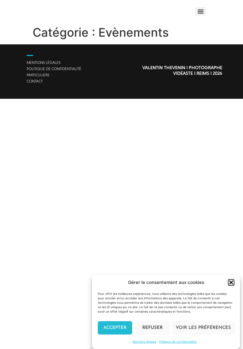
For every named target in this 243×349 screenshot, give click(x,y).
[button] (231, 282)
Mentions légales (144, 341)
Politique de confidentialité (177, 341)
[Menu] (200, 11)
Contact (35, 81)
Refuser (152, 328)
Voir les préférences (203, 328)
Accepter (115, 328)
